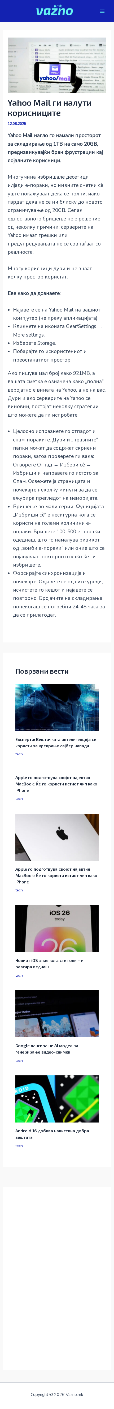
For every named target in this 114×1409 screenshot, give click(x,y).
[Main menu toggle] (102, 11)
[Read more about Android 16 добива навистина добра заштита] (57, 1098)
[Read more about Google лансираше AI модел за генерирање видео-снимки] (57, 1013)
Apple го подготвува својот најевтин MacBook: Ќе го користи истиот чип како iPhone (56, 784)
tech (19, 754)
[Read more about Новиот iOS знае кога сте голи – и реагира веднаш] (57, 928)
